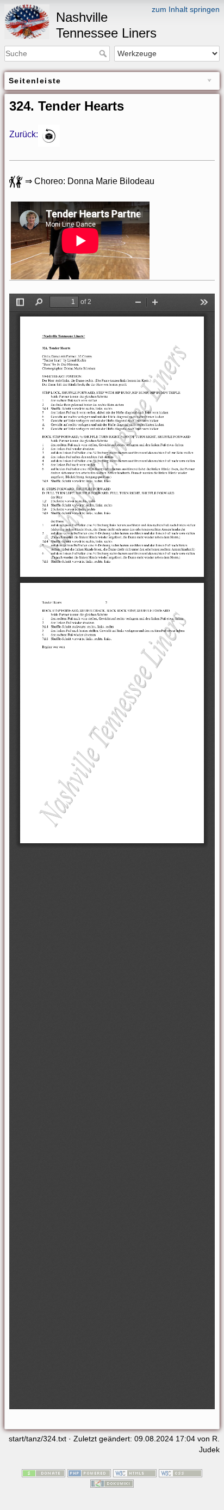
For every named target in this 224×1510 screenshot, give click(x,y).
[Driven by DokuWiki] (112, 1483)
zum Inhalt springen (186, 9)
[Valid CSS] (180, 1472)
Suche (104, 53)
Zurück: (23, 134)
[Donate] (43, 1472)
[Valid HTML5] (135, 1472)
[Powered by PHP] (89, 1472)
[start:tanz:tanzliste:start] (49, 134)
